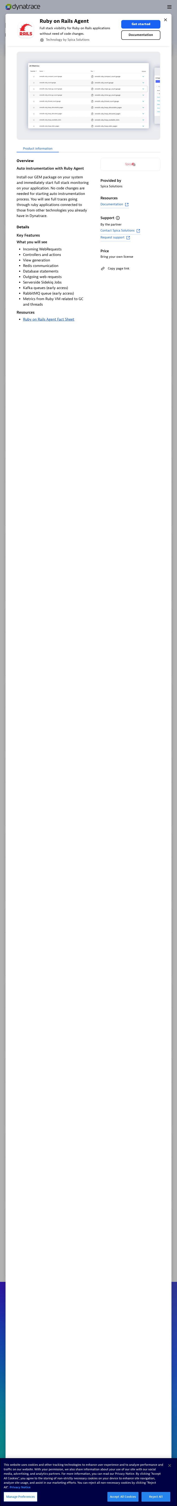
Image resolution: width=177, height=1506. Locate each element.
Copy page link (118, 268)
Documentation (141, 35)
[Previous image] (20, 96)
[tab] (38, 148)
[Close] (165, 19)
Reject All (155, 1497)
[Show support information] (117, 218)
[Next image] (156, 96)
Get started (141, 24)
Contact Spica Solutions (117, 231)
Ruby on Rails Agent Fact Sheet (48, 319)
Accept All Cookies (123, 1497)
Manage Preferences (20, 1497)
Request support (112, 238)
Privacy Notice (20, 1487)
